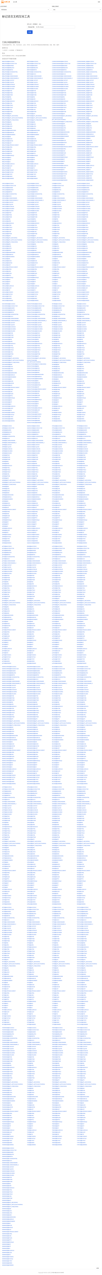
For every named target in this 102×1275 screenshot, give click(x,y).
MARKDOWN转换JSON (8, 729)
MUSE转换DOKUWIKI (57, 691)
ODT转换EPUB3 (6, 820)
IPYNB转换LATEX (81, 490)
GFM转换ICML (5, 474)
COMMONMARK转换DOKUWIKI (60, 86)
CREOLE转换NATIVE (7, 263)
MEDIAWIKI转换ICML (32, 714)
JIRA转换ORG (30, 634)
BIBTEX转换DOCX (31, 74)
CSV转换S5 (54, 284)
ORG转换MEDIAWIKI (57, 860)
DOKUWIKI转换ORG (7, 391)
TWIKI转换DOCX (56, 1040)
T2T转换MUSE (55, 984)
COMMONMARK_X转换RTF (84, 161)
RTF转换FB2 (30, 943)
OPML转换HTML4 (31, 831)
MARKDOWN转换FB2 (7, 702)
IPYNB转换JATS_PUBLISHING (84, 484)
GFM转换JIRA (5, 486)
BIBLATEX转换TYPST (7, 174)
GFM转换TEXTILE (6, 536)
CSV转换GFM (55, 221)
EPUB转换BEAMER (56, 308)
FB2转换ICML (80, 352)
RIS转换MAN (80, 854)
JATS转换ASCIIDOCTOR (8, 548)
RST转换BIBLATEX (6, 913)
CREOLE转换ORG (6, 271)
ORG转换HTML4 (56, 831)
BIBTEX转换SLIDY (31, 166)
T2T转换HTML (55, 949)
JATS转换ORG (5, 634)
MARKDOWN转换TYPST (8, 779)
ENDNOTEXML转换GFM (33, 341)
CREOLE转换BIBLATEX (7, 190)
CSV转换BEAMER (56, 187)
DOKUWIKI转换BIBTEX (8, 312)
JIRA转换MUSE (31, 623)
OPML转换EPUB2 (31, 818)
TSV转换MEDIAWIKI (32, 1101)
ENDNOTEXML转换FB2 (33, 339)
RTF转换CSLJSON (31, 928)
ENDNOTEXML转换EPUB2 (33, 335)
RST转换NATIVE (6, 987)
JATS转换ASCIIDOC (7, 546)
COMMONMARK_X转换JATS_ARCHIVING (87, 116)
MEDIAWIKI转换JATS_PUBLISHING (36, 725)
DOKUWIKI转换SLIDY (7, 408)
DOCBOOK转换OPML (82, 269)
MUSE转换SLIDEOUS (57, 769)
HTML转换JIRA (55, 486)
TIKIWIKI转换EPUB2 (7, 1059)
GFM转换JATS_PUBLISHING (9, 484)
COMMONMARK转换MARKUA (59, 134)
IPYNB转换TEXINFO (82, 534)
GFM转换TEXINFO (6, 534)
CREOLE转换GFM (6, 221)
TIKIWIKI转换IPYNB (7, 1078)
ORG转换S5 (55, 887)
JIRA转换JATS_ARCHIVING (33, 600)
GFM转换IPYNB (6, 476)
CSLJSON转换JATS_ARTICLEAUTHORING (37, 240)
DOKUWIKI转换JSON (7, 366)
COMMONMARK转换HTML (59, 103)
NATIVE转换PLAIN (81, 756)
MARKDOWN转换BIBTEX (8, 675)
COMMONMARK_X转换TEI (84, 169)
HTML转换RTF (55, 524)
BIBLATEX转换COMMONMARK (10, 76)
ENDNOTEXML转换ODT (33, 387)
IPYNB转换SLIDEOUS (82, 528)
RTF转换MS (30, 982)
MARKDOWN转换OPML (8, 752)
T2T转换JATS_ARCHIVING (58, 961)
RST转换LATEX (5, 972)
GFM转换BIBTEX (6, 434)
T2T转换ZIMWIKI (56, 1024)
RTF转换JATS (30, 959)
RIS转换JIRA (80, 847)
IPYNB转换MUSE (81, 503)
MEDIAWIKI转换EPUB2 (33, 698)
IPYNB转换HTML (81, 467)
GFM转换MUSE (6, 503)
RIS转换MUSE (80, 864)
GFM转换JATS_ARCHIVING (8, 480)
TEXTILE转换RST (81, 1003)
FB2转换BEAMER (81, 308)
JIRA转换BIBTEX (31, 554)
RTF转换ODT (30, 989)
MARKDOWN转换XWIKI (8, 781)
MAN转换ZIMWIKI (81, 663)
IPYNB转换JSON (81, 488)
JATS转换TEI (5, 653)
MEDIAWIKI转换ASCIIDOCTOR (35, 668)
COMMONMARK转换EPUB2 (59, 93)
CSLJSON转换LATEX (32, 248)
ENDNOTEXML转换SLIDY (33, 410)
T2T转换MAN (55, 974)
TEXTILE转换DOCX (81, 920)
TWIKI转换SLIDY (56, 1132)
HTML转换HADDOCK (57, 465)
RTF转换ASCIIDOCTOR (33, 909)
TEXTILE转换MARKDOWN (83, 976)
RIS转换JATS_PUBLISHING (83, 845)
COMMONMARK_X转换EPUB (84, 90)
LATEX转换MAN (56, 613)
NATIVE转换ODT (81, 748)
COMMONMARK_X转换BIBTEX (85, 70)
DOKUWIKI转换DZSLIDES (8, 331)
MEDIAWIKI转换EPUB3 (33, 700)
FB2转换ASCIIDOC (81, 304)
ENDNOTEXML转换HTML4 (33, 347)
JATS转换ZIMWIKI (6, 663)
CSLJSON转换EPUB (32, 212)
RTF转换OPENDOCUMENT (34, 991)
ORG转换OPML (56, 872)
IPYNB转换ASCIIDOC (82, 426)
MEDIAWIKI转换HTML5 (33, 712)
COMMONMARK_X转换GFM (84, 99)
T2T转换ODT (55, 989)
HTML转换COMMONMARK (59, 440)
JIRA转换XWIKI (31, 661)
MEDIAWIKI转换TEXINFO (33, 775)
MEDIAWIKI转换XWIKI (32, 781)
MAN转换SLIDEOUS (82, 648)
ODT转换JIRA (5, 847)
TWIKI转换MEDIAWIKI (57, 1101)
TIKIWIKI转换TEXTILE (7, 1138)
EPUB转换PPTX (56, 396)
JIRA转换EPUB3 (31, 579)
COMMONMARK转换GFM (58, 99)
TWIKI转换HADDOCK (57, 1067)
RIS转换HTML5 (81, 833)
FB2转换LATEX (80, 368)
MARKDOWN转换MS (7, 742)
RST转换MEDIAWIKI (7, 980)
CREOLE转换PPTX (6, 275)
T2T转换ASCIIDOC (56, 907)
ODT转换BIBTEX (6, 795)
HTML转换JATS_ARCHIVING (59, 480)
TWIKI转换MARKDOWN (58, 1096)
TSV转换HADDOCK (32, 1067)
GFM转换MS (5, 501)
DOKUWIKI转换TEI (7, 410)
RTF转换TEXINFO (31, 1016)
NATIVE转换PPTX (81, 758)
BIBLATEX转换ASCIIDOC (8, 61)
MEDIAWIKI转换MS (32, 742)
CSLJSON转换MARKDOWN (34, 252)
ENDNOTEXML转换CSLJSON (34, 324)
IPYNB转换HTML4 (81, 470)
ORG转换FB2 (55, 822)
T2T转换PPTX (55, 999)
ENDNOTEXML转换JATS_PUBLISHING (36, 364)
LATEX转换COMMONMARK (59, 561)
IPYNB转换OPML (81, 511)
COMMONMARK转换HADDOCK (60, 101)
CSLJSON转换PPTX (31, 275)
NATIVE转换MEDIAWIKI (83, 740)
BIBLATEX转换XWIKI (7, 176)
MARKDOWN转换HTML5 (8, 712)
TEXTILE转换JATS (81, 959)
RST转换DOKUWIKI (7, 932)
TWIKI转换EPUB (56, 1057)
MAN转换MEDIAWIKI (82, 619)
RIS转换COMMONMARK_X (84, 803)
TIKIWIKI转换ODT (6, 1109)
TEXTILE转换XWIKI (81, 1022)
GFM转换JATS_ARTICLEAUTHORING (11, 482)
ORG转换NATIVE (56, 866)
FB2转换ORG (80, 391)
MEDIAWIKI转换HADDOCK (34, 706)
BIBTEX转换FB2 (31, 97)
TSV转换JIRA (30, 1088)
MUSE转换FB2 (55, 702)
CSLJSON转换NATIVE (32, 263)
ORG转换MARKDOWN (57, 856)
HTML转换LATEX (56, 490)
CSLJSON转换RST (31, 279)
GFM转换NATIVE (6, 505)
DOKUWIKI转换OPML (7, 389)
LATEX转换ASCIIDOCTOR (58, 548)
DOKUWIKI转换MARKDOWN (9, 373)
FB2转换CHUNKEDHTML (83, 314)
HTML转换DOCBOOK (57, 449)
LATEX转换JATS (56, 598)
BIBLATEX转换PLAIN (7, 151)
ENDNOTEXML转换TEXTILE (34, 416)
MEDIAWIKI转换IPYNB (33, 717)
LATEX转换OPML (56, 632)
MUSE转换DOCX (56, 679)
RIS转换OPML (80, 872)
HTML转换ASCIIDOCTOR (58, 428)
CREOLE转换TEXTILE (7, 294)
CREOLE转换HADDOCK (8, 223)
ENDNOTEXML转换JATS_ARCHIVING (36, 358)
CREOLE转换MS (6, 258)
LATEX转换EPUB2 (56, 577)
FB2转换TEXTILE (81, 414)
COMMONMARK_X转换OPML (84, 149)
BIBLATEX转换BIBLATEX (8, 67)
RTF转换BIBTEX (31, 915)
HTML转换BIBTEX (56, 434)
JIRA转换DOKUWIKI (32, 571)
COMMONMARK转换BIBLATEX (60, 67)
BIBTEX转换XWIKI (31, 176)
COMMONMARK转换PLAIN (59, 153)
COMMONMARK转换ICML (59, 109)
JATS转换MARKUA (6, 617)
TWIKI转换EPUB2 (56, 1059)
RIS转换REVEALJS (81, 881)
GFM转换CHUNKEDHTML (8, 436)
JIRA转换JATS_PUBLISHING (34, 605)
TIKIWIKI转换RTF (6, 1126)
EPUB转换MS (55, 379)
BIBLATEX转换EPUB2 (7, 93)
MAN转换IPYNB (81, 596)
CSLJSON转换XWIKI (32, 298)
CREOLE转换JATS (6, 235)
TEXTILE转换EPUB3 (82, 941)
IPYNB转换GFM (81, 463)
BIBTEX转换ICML (31, 109)
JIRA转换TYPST (31, 659)
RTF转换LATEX (30, 972)
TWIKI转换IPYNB (56, 1078)
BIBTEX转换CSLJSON (32, 82)
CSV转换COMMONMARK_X (59, 200)
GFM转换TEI (5, 532)
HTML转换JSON (56, 488)
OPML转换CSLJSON (32, 808)
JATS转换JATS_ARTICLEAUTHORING (11, 602)
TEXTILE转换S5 (81, 1007)
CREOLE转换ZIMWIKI (7, 300)
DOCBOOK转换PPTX (82, 275)
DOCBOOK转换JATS (82, 235)
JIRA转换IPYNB (31, 596)
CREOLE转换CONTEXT (7, 202)
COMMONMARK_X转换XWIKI (84, 178)
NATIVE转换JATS (81, 719)
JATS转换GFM (5, 584)
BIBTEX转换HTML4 (32, 105)
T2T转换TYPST (55, 1020)
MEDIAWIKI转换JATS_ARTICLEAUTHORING (38, 723)
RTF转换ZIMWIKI (31, 1024)
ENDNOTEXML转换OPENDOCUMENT (36, 389)
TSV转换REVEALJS (31, 1121)
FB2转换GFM (80, 341)
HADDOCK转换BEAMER (33, 430)
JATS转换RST (5, 642)
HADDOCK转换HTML (32, 467)
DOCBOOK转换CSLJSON (83, 204)
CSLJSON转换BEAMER (32, 187)
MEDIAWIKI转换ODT (32, 748)
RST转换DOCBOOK (7, 930)
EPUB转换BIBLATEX (57, 310)
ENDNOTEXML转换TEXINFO (34, 414)
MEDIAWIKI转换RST (32, 762)
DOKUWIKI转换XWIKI (7, 419)
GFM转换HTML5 (6, 472)
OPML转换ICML (31, 835)
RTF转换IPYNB (30, 957)
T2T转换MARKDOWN (57, 976)
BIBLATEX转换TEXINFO (8, 170)
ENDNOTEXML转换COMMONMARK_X (37, 320)
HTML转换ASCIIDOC (57, 426)
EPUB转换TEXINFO (57, 412)
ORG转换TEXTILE (56, 897)
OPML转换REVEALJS (32, 881)
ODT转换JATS (5, 839)
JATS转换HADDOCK (7, 586)
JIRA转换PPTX (30, 638)
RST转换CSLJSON (6, 928)
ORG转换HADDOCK (57, 826)
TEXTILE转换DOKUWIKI (83, 932)
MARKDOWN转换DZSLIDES (9, 694)
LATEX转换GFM (56, 584)
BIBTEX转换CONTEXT (32, 80)
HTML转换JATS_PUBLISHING (59, 484)
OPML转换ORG (31, 874)
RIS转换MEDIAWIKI (82, 860)
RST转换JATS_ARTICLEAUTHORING (11, 964)
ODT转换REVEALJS (6, 881)
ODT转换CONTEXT (7, 806)
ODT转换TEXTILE (6, 897)
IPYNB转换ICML (81, 474)
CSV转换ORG (55, 271)
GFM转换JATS (5, 478)
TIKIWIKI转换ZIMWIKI (8, 1144)
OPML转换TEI (30, 893)
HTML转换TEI (55, 532)
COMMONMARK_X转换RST (84, 159)
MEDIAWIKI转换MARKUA (33, 737)
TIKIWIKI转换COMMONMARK (10, 1042)
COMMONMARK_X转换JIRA (84, 123)
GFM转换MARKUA (6, 497)
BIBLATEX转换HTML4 (7, 105)
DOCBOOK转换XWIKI (82, 298)
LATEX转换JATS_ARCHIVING (59, 600)
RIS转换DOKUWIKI (82, 812)
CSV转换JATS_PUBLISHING (59, 242)
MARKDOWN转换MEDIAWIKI (9, 740)
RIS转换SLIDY (80, 891)
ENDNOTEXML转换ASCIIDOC (34, 304)
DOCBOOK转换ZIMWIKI (83, 300)
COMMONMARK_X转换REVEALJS (85, 157)
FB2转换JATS (80, 356)
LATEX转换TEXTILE (56, 657)
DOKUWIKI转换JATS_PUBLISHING (10, 362)
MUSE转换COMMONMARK (59, 681)
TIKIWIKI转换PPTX (7, 1119)
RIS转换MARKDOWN (82, 856)
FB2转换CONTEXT (81, 322)
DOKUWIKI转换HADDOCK (8, 343)
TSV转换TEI (30, 1134)
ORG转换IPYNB (56, 837)
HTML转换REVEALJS (57, 520)
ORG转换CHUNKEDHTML (58, 797)
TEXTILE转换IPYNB (82, 957)
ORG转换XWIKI (56, 902)
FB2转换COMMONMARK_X (84, 320)
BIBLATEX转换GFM (7, 99)
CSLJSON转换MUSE (32, 261)
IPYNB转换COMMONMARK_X (84, 442)
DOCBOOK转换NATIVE (83, 263)
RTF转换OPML (30, 993)
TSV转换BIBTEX (31, 1036)
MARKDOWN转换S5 (7, 767)
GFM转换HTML (6, 467)
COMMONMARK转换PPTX (58, 155)
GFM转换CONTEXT (7, 444)
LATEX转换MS (55, 621)
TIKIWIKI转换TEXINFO (8, 1136)
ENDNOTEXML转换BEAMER (34, 308)
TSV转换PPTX (30, 1119)
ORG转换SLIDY (56, 891)
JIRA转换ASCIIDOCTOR (33, 548)
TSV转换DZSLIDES (31, 1055)
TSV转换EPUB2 (31, 1059)
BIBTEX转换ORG (31, 149)
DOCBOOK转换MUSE (82, 261)
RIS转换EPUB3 (80, 820)
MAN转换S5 (80, 646)
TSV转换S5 (29, 1128)
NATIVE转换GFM (81, 704)
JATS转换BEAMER (6, 550)
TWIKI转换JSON (56, 1090)
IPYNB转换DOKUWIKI (82, 451)
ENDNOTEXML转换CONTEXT (34, 322)
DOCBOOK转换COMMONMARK (85, 198)
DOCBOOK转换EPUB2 (82, 215)
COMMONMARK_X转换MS (84, 138)
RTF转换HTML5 (31, 953)
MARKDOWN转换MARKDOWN (10, 735)
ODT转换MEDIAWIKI (7, 860)
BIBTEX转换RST (31, 157)
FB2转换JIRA (80, 364)
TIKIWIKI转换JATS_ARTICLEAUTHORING (12, 1084)
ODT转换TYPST (6, 900)
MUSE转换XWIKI (56, 781)
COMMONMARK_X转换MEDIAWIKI (86, 136)
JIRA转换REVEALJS (31, 640)
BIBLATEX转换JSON (7, 124)
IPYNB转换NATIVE (81, 505)
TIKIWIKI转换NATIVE (7, 1107)
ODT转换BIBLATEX (7, 793)
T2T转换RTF (55, 1005)
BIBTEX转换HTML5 (32, 107)
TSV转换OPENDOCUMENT (34, 1111)
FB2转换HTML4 (81, 347)
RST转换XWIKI (5, 1022)
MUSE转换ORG (56, 754)
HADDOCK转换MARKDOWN (34, 495)
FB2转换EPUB (80, 333)
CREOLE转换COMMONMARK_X (10, 200)
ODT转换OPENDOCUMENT (9, 870)
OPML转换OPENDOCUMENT (34, 870)
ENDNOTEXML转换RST (33, 401)
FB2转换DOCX (80, 316)
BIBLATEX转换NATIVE (7, 141)
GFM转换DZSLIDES (7, 453)
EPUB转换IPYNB (56, 354)
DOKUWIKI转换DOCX (7, 316)
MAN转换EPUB (81, 575)
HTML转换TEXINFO (57, 534)
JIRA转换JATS (30, 598)
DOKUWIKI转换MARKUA (8, 375)
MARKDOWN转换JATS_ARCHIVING (11, 721)
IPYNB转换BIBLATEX (82, 432)
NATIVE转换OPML (81, 752)
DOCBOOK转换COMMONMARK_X (85, 200)
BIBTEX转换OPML (31, 147)
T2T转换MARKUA (56, 978)
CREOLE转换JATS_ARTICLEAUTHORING (12, 240)
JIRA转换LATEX (31, 611)
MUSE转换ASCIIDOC (57, 666)
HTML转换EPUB (56, 455)
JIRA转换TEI (30, 653)
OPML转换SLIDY (31, 891)
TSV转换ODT (30, 1109)
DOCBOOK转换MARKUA (83, 254)
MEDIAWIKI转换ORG (32, 754)
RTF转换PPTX (30, 999)
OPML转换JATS (31, 839)
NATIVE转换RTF (81, 765)
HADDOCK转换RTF (32, 524)
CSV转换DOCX (55, 196)
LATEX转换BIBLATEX (57, 552)
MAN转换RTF (80, 644)
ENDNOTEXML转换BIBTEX (34, 312)
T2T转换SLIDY (55, 1012)
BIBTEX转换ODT (31, 143)
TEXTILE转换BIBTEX (82, 915)
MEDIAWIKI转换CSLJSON (33, 687)
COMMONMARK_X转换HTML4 (85, 105)
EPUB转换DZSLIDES (57, 331)
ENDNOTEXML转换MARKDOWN (35, 374)
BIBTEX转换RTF (31, 159)
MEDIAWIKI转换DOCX (32, 679)
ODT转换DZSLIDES (7, 814)
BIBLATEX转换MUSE (7, 138)
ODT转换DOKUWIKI (7, 812)
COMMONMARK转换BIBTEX (59, 70)
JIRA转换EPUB (30, 575)
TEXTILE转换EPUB (81, 936)
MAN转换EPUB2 (81, 577)
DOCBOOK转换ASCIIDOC (83, 183)
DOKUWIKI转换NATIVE (8, 383)
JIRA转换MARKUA (31, 617)
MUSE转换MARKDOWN (58, 735)
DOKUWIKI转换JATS (7, 356)
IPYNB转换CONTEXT (82, 444)
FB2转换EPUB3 (80, 337)
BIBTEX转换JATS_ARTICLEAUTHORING (37, 118)
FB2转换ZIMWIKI (81, 421)
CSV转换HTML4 (56, 227)
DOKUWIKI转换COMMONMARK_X (11, 320)
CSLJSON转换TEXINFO (32, 292)
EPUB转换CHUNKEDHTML (58, 314)
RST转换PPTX (5, 999)
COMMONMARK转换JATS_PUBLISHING (62, 121)
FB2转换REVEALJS (81, 398)
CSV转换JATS (55, 235)
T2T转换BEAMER (56, 911)
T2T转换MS (55, 982)
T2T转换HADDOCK (57, 947)
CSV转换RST (55, 279)
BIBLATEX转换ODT (7, 143)
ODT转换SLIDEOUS (7, 889)
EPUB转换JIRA (55, 364)
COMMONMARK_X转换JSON (84, 126)
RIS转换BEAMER (81, 791)
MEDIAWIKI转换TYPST (32, 779)
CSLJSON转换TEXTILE (32, 294)
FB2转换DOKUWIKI (82, 329)
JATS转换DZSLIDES (7, 573)
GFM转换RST (5, 522)
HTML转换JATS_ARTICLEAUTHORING (61, 482)
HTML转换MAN (56, 493)
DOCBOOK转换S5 (81, 284)
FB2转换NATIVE (81, 383)
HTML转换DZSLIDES (57, 453)
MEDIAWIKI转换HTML (32, 708)
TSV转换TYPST (30, 1140)
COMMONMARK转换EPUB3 (59, 95)
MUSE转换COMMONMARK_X (59, 683)
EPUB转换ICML (56, 352)
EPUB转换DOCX (56, 316)
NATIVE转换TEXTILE (82, 777)
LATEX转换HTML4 (56, 590)
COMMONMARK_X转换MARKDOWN (86, 132)
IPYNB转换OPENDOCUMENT (84, 509)
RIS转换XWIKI (80, 902)
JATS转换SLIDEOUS (7, 648)
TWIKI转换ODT (56, 1109)
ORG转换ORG (55, 874)
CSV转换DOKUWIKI (57, 208)
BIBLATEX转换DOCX (7, 74)
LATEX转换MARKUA (57, 617)
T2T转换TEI (55, 1014)
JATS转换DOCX (6, 559)
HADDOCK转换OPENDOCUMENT (35, 509)
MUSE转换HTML (56, 708)
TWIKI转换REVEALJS (57, 1121)
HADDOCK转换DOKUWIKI (33, 451)
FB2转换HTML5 (81, 350)
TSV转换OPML (30, 1113)
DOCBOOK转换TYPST (82, 296)
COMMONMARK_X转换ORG (84, 151)
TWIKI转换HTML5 (56, 1073)
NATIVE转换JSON (81, 729)
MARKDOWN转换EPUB (8, 696)
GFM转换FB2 (5, 461)
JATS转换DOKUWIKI (7, 571)
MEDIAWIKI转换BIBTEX (33, 675)
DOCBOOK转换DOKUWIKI (83, 208)
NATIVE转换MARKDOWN (83, 735)
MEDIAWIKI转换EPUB (32, 696)
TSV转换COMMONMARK (33, 1042)
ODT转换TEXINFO (6, 895)
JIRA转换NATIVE (31, 625)
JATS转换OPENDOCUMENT (9, 630)
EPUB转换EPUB (56, 333)
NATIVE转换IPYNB (81, 717)
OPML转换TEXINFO (32, 895)
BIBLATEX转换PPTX (7, 153)
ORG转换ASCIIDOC (57, 787)
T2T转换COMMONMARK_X (59, 924)
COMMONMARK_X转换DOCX (84, 74)
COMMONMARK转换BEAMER (59, 65)
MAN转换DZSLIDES (82, 573)
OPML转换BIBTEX (31, 795)
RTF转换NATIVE (31, 987)
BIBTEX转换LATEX (31, 126)
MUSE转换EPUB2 (56, 698)
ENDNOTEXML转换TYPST (33, 418)
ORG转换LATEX (56, 852)
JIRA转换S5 (30, 646)
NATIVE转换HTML (81, 708)
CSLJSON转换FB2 (31, 219)
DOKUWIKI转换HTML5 (8, 350)
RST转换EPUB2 (6, 938)
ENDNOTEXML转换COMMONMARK (36, 318)
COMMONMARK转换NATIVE (59, 142)
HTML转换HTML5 (56, 472)
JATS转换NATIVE (6, 625)
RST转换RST (5, 1003)
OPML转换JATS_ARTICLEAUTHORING (36, 843)
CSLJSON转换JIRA (31, 244)
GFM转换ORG (5, 513)
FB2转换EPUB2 (80, 335)
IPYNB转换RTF (80, 524)
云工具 (15, 2)
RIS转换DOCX (80, 799)
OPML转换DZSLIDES (32, 814)
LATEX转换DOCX (56, 559)
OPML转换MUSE (31, 864)
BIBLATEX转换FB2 (6, 97)
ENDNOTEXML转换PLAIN (33, 395)
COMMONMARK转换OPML (59, 149)
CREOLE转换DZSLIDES (8, 210)
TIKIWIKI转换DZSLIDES (8, 1055)
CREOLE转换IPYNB (7, 233)
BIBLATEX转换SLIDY (7, 166)
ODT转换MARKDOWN (7, 856)
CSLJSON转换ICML (32, 231)
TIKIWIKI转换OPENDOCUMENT (10, 1111)
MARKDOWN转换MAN (8, 733)
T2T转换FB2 (55, 943)
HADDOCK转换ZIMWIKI (33, 543)
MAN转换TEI (80, 653)
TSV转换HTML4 (31, 1071)
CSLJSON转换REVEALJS (33, 277)
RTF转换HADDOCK (32, 947)
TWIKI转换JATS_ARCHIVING (59, 1082)
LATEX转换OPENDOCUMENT (59, 630)
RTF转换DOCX (30, 920)
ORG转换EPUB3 (56, 820)
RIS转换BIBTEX (81, 795)
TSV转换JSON (30, 1090)
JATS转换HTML (6, 588)
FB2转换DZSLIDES (81, 331)
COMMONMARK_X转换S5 (83, 163)
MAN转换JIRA (80, 607)
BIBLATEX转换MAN (7, 128)
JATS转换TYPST (6, 659)
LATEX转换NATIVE (56, 625)
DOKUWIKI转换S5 (6, 404)
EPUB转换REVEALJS (57, 398)
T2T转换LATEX (55, 972)
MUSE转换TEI (55, 773)
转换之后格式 (55, 6)
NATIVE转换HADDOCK (82, 706)
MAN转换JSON (80, 609)
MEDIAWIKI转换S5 (32, 767)
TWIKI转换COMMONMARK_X (59, 1044)
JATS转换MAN (5, 613)
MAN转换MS (80, 621)
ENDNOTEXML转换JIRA (33, 366)
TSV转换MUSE (30, 1105)
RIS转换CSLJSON (81, 808)
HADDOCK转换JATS (32, 478)
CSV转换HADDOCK (57, 223)
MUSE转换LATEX (56, 731)
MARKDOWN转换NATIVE (8, 746)
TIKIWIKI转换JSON (7, 1090)
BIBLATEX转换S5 (6, 161)
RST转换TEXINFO (6, 1016)
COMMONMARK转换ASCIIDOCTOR (61, 63)
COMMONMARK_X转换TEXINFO (85, 172)
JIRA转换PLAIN (31, 636)
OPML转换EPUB (31, 816)
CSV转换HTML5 (56, 229)
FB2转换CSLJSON (81, 324)
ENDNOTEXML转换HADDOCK (34, 343)
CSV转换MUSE (55, 261)
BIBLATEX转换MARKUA (8, 132)
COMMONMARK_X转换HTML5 (85, 107)
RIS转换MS (80, 862)
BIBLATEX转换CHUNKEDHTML (10, 72)
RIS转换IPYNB (80, 837)
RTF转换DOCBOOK (32, 930)
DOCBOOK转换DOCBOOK (83, 206)
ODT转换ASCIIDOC (7, 787)
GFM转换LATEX (6, 490)
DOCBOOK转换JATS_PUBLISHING (85, 242)
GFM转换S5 (5, 526)
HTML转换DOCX (56, 438)
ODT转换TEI (5, 893)
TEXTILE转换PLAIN (81, 997)
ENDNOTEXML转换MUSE (33, 383)
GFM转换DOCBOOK (7, 449)
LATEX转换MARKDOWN (58, 615)
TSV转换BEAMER (31, 1032)
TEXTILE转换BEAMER (82, 911)
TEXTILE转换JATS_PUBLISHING (85, 966)
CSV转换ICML (55, 231)
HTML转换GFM (56, 463)
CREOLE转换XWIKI (7, 298)
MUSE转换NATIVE (56, 746)
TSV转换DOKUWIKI (32, 1053)
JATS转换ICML (5, 594)
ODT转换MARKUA (6, 858)
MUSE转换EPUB (56, 696)
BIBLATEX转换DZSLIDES (8, 88)
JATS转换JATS (5, 598)
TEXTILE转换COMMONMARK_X (85, 924)
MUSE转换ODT (56, 748)
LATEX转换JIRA (55, 607)
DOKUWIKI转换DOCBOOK (9, 327)
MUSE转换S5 (55, 767)
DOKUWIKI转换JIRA (7, 364)
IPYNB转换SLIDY (81, 530)
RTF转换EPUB (30, 936)
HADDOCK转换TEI (31, 532)
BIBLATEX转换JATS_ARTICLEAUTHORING (12, 118)
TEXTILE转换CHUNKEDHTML (84, 918)
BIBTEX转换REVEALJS (32, 155)
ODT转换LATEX (6, 852)
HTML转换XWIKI (56, 541)
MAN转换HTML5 (81, 592)
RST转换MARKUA (6, 978)
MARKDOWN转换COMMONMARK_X (11, 683)
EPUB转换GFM (55, 341)
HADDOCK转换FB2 (32, 461)
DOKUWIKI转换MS (7, 379)
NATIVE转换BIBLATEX (82, 673)
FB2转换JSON (80, 366)
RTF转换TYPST (30, 1020)
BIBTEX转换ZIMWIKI (32, 178)
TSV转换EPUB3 (31, 1061)
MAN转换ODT (80, 628)
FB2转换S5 (79, 404)
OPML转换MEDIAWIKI (32, 860)
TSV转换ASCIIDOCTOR (33, 1030)
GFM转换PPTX (5, 518)
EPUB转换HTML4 (56, 347)
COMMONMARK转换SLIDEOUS (60, 165)
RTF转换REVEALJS (31, 1001)
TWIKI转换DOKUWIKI (57, 1053)
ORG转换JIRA (55, 847)
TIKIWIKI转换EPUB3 (7, 1061)
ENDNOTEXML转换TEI (32, 412)
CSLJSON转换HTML (32, 225)
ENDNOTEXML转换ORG (33, 393)
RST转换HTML (5, 949)
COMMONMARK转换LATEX (59, 128)
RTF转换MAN (30, 974)
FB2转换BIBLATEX (81, 310)
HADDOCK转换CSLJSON (33, 447)
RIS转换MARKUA (81, 858)
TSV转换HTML (30, 1069)
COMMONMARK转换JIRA (58, 123)
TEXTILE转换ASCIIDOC (83, 907)
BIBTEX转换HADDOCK (32, 101)
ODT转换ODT (5, 868)
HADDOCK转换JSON (32, 488)
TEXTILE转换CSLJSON (82, 928)
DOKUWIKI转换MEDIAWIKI (9, 377)
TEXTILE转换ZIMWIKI (82, 1024)
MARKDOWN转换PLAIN (8, 756)
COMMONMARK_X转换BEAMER (85, 65)
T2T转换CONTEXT (56, 926)
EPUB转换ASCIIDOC (57, 304)
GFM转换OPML (6, 511)
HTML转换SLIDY (56, 530)
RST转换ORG (5, 995)
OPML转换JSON (31, 849)
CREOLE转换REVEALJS (7, 277)
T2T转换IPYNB (55, 957)
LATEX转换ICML (56, 594)
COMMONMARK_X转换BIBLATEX (85, 67)
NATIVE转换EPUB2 (81, 698)
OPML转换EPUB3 (31, 820)
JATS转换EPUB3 (6, 579)
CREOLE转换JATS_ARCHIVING (9, 238)
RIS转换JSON (80, 849)
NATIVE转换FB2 (81, 702)
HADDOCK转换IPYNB (32, 476)
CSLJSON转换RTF (31, 281)
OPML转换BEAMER (32, 791)
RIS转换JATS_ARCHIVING (83, 841)
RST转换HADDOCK (7, 947)
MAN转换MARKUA (81, 617)
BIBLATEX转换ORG (7, 149)
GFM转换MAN (5, 493)
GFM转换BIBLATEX (7, 432)
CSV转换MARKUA (56, 254)
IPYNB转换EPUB (81, 455)
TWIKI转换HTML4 (56, 1071)
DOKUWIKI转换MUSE (7, 381)
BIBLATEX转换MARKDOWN (9, 130)
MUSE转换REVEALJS (57, 760)
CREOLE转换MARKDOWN (8, 252)
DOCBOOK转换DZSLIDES (83, 210)
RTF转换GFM (30, 945)
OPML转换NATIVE (31, 866)
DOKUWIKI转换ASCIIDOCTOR (10, 306)
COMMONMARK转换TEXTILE (59, 174)
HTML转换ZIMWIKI (57, 543)
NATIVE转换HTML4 (82, 710)
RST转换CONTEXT (6, 926)
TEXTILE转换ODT (81, 989)
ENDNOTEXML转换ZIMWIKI (34, 422)
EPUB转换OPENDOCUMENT (59, 387)
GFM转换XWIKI (6, 541)
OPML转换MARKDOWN (33, 856)
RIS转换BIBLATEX (81, 793)
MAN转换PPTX (80, 638)
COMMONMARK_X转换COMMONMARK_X (88, 78)
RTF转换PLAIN (30, 997)
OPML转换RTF (30, 885)
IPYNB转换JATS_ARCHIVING (84, 480)
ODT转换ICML (5, 835)
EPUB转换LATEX (56, 368)
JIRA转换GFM (30, 584)
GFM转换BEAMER (6, 430)
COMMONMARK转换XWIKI (59, 178)
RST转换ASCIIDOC (7, 907)
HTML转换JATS (55, 478)
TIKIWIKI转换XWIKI (7, 1142)
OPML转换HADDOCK (32, 826)
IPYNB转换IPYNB (81, 476)
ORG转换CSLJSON (56, 808)
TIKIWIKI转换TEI (6, 1134)
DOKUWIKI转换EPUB (7, 333)
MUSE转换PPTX (56, 758)
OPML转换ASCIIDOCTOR (33, 789)
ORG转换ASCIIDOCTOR (58, 789)
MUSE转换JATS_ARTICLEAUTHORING (61, 723)
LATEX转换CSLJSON (57, 567)
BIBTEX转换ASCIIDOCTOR (33, 63)
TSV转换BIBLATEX (31, 1034)
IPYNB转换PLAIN (81, 515)
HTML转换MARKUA (57, 497)
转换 (29, 32)
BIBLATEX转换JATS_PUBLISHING (10, 120)
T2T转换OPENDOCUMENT (59, 991)
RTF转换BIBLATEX (31, 913)
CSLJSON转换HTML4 (32, 227)
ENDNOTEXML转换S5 (32, 406)
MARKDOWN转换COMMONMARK (11, 681)
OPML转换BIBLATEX (32, 793)
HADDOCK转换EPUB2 (32, 457)
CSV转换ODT (55, 265)
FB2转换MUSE (80, 381)
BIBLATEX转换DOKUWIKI (8, 86)
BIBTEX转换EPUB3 (31, 95)
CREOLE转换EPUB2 (7, 215)
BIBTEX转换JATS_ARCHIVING (34, 116)
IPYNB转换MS (80, 501)
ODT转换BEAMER (6, 791)
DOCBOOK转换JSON (82, 246)
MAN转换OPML (81, 632)
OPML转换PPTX (31, 879)
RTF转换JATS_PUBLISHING (33, 966)
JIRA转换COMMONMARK (33, 561)
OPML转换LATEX (31, 852)
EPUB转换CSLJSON (57, 324)
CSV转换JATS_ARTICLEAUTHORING (61, 240)
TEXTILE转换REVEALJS (82, 1001)
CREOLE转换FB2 (6, 219)
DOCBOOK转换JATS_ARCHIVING (85, 238)
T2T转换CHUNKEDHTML (58, 918)
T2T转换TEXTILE (56, 1018)
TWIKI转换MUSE (56, 1105)
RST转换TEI (5, 1014)
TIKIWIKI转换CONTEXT (8, 1046)
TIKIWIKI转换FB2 (6, 1063)
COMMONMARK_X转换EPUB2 (84, 93)
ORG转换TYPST (56, 900)
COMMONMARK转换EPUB (59, 90)
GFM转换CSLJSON (6, 447)
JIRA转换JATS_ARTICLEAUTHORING (36, 602)
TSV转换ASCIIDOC (31, 1027)
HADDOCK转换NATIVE (32, 505)
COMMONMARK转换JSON (59, 126)
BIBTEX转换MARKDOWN (33, 130)
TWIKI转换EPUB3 (56, 1061)
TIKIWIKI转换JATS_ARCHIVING (10, 1082)
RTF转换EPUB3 (31, 941)
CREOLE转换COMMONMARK (9, 198)
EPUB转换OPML (56, 389)
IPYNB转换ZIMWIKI (82, 543)
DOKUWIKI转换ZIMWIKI (8, 421)
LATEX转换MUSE (56, 623)
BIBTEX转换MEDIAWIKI (33, 134)
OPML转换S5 (30, 887)
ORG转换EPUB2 (56, 818)
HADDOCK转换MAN (32, 493)
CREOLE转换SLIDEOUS (8, 286)
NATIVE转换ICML (81, 714)
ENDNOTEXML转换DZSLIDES (34, 331)
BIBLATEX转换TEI (6, 168)
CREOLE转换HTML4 (7, 227)
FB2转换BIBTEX (81, 312)
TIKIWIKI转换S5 (6, 1128)
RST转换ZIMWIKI (6, 1024)
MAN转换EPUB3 (81, 579)
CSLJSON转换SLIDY (32, 288)
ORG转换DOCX (56, 799)
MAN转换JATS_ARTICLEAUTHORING (86, 602)
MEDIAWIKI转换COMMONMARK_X (36, 683)
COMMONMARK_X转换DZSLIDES (85, 88)
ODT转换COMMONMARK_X (9, 803)
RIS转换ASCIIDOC (81, 787)
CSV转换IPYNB (55, 233)
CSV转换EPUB (55, 212)
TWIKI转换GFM (56, 1065)
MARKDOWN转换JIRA (7, 727)
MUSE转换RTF (55, 765)
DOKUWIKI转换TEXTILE (8, 414)
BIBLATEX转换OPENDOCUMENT (10, 145)
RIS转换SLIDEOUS (81, 889)
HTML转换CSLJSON (57, 447)
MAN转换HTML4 (81, 590)
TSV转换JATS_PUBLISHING (33, 1086)
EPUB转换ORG (55, 391)
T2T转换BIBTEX (56, 915)
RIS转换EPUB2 (80, 818)
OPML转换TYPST (31, 900)
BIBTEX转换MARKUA (32, 132)
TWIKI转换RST (55, 1124)
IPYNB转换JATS (81, 478)
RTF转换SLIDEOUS (31, 1009)
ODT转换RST (5, 883)
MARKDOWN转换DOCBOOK (9, 689)
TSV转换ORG (30, 1115)
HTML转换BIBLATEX (57, 432)
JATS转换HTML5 (6, 592)
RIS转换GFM (80, 824)
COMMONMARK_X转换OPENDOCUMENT (87, 146)
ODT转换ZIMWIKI (6, 904)
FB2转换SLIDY (80, 408)
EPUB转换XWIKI (56, 419)
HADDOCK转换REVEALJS (33, 520)
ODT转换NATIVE (6, 866)
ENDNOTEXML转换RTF (33, 403)
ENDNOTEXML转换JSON (33, 368)
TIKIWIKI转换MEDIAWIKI (8, 1101)
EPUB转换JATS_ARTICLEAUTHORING (61, 360)
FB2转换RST (80, 400)
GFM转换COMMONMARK (8, 440)
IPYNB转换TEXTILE (82, 536)
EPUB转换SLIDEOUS (57, 406)
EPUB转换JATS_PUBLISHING (59, 362)
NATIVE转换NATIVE (82, 746)
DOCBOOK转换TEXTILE (83, 294)
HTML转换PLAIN (56, 515)
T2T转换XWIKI (55, 1022)
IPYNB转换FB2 (80, 461)
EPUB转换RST (55, 400)
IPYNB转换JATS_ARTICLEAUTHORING (86, 482)
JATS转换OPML (6, 632)
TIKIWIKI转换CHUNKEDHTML (9, 1038)
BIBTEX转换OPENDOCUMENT (34, 145)
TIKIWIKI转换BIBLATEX (8, 1034)
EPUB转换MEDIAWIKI (57, 377)
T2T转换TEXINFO (56, 1016)
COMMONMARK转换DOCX (59, 74)
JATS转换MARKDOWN (7, 615)
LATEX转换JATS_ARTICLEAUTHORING (61, 602)
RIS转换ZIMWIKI (81, 904)
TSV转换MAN (30, 1094)
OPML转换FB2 (30, 822)
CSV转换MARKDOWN (57, 252)
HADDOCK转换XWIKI (32, 541)
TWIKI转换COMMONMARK (59, 1042)
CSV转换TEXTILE (56, 294)
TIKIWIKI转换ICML (7, 1076)
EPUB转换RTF (55, 402)
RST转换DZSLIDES (6, 934)
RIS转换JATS (80, 839)
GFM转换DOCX (6, 438)
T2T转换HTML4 (56, 951)
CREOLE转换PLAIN (7, 273)
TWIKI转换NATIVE (56, 1107)
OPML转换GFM (31, 824)
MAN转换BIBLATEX (82, 552)
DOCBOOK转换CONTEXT (83, 202)
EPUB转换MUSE (56, 381)
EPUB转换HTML (56, 345)
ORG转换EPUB (55, 816)
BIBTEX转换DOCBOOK (33, 84)
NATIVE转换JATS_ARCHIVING (84, 721)
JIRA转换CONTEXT (31, 565)
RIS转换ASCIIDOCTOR (82, 789)
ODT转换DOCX (6, 799)
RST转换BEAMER (6, 911)
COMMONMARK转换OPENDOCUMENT (62, 146)
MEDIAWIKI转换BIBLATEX (33, 673)
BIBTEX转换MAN (31, 128)
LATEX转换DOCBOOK (57, 569)
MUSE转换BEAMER (57, 671)
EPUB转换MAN (56, 370)
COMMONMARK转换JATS (58, 113)
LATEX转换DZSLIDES (57, 573)
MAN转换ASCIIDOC (82, 546)
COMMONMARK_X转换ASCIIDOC (85, 61)
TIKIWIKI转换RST (6, 1124)
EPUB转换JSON (56, 366)
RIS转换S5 (79, 887)
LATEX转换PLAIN (56, 636)
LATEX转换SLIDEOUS (57, 648)
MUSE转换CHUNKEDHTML (59, 677)
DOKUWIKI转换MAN (7, 370)
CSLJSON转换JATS (31, 235)
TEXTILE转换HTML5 (82, 953)
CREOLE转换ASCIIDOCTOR (9, 185)
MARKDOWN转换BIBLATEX (9, 673)
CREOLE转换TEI (6, 290)
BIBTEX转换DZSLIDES (32, 88)
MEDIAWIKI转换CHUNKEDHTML (35, 677)
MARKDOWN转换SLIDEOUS (9, 769)
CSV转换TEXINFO (56, 292)
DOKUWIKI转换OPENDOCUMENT (10, 387)
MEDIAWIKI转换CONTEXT (33, 685)
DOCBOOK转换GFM (82, 221)
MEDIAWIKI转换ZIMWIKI (33, 783)
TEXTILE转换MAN (81, 974)
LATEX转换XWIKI (56, 661)
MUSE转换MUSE (56, 744)
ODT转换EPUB (5, 816)
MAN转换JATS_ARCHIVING (84, 600)
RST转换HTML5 (6, 953)
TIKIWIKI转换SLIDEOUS (8, 1130)
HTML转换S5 (55, 526)
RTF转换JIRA (30, 968)
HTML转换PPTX (56, 518)
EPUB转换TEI (55, 410)
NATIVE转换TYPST (81, 779)
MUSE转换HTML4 (56, 710)
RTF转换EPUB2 (31, 938)
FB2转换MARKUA (81, 375)
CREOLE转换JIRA (6, 244)
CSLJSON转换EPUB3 (32, 217)
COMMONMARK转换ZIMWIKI (59, 180)
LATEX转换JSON (56, 609)
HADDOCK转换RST (32, 522)
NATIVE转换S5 (80, 767)
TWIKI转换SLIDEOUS (57, 1130)
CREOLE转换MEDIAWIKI (8, 256)
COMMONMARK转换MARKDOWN (61, 132)
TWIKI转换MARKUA (57, 1099)
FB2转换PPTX (80, 396)
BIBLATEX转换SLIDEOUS (8, 164)
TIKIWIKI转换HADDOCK (8, 1067)
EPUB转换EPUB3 (56, 337)
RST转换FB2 (5, 943)
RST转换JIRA (5, 968)
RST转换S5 (5, 1007)
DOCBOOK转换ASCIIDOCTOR (84, 185)
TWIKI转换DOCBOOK (57, 1050)
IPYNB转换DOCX (81, 438)
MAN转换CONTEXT (82, 565)
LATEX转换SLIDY (56, 650)
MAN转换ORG (80, 634)
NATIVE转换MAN (81, 733)
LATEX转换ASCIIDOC (57, 546)
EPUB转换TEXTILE (56, 414)
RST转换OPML (5, 993)
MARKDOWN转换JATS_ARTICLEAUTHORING (13, 723)
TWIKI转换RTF (55, 1126)
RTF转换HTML (30, 949)
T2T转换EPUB (55, 936)
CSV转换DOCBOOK (57, 206)
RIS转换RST (80, 883)
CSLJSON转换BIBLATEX (33, 190)
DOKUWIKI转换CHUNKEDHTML (10, 314)
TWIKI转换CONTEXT (57, 1046)
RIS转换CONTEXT (81, 806)
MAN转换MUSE (81, 623)
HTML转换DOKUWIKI (57, 451)
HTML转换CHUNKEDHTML (59, 436)
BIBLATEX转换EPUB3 (7, 95)
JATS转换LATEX (6, 611)
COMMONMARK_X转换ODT (84, 144)
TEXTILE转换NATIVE (82, 987)
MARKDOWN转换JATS (7, 719)
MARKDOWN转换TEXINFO (9, 775)
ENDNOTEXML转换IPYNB (33, 354)
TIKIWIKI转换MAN (7, 1094)
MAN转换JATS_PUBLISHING (84, 605)
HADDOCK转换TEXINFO (33, 534)
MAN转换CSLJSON (81, 567)
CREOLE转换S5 (6, 284)
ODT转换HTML (6, 829)
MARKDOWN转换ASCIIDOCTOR (10, 668)
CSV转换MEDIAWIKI (57, 256)
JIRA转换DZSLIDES (31, 573)
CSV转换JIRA (55, 244)
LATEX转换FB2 (55, 582)
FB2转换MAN (80, 370)
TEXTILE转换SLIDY (81, 1012)
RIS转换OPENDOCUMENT (83, 870)
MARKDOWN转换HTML (8, 708)
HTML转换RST (55, 522)
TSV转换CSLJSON (31, 1048)
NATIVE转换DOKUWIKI (83, 691)
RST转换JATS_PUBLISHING (9, 966)
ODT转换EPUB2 (6, 818)
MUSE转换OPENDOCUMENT (59, 750)
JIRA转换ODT (30, 628)
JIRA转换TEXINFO (31, 655)
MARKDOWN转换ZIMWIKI (9, 783)
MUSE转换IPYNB (56, 717)
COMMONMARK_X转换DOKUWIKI (86, 86)
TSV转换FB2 (30, 1063)
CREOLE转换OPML (7, 269)
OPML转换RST (30, 883)
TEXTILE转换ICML (81, 955)
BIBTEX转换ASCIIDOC (32, 61)
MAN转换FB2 (80, 582)
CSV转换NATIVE (56, 263)
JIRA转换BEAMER (31, 550)
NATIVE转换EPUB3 (81, 700)
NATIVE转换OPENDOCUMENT (84, 750)
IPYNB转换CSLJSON (82, 447)
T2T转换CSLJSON (56, 928)
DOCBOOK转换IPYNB (82, 233)
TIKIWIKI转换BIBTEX (7, 1036)
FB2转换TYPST (80, 416)
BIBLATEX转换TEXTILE (7, 172)
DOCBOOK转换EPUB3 (82, 217)
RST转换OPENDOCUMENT (9, 991)
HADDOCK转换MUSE (32, 503)
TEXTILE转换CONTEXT (82, 926)
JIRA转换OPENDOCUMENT (34, 630)
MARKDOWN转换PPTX (8, 758)
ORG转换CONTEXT (57, 806)
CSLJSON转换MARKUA (33, 254)
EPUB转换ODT (55, 385)
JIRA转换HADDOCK (32, 586)
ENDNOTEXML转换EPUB (33, 333)
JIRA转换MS (30, 621)
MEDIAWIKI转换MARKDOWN (34, 735)
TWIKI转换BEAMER (57, 1032)
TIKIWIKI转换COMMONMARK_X (10, 1044)
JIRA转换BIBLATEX (31, 552)
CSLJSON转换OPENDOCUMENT (35, 267)
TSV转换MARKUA (31, 1099)
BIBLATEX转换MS (6, 136)
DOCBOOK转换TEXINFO (83, 292)
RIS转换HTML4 (81, 831)
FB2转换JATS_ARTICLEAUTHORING (86, 360)
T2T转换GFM (55, 945)
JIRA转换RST (30, 642)
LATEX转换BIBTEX (56, 554)
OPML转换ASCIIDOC (32, 787)
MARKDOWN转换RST (7, 762)
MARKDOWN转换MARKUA (9, 737)
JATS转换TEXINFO (6, 655)
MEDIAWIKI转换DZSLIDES (33, 694)
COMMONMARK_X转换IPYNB (84, 111)
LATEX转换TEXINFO (57, 655)
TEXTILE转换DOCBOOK (83, 930)
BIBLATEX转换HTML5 (7, 107)
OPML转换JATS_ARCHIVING (34, 841)
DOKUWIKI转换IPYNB (7, 354)
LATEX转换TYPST (56, 659)
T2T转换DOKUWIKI (57, 932)
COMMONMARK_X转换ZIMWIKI (85, 180)
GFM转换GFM (5, 463)
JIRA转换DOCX (30, 559)
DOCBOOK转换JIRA (82, 244)
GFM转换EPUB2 (6, 457)
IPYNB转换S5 (80, 526)
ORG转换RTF (55, 885)
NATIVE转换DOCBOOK (83, 689)
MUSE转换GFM (56, 704)
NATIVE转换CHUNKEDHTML (84, 677)
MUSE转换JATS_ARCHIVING (59, 721)
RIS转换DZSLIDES (81, 814)
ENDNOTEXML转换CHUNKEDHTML (36, 314)
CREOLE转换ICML (6, 231)
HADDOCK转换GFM (32, 463)
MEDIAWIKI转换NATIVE (33, 746)
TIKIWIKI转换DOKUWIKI (8, 1053)
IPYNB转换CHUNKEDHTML (84, 436)
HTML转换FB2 (55, 461)
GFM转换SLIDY (6, 530)
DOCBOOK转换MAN (82, 250)
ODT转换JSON (5, 849)
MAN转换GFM (80, 584)
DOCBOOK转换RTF (82, 281)
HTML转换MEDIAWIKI (57, 499)
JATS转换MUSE (6, 623)
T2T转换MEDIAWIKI (57, 980)
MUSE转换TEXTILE (56, 777)
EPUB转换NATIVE (56, 383)
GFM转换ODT (5, 507)
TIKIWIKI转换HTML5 (7, 1073)
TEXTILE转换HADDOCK (83, 947)
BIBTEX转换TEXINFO (32, 170)
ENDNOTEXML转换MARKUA (34, 376)
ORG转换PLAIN (56, 877)
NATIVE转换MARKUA (82, 737)
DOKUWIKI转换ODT (7, 385)
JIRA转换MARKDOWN (32, 615)
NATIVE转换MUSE (81, 744)
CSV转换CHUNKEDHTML (58, 194)
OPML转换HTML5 (31, 833)
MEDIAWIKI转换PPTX (32, 758)
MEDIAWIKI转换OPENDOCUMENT (36, 750)
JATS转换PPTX (5, 638)
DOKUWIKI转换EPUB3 (7, 337)
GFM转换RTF (5, 524)
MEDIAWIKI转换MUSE (32, 744)
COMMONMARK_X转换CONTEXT (85, 80)
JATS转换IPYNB (6, 596)
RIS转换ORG (80, 874)
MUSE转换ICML (56, 714)
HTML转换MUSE (56, 503)
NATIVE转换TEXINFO (82, 775)
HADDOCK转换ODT (32, 507)
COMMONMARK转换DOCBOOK (60, 84)
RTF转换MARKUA (31, 978)
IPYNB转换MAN (81, 493)
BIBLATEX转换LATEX (7, 126)
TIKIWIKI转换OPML (7, 1113)
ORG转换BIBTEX (56, 795)
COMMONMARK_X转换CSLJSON (85, 82)
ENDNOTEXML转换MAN (33, 372)
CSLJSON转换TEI (31, 290)
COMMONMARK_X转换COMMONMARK (87, 76)
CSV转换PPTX (55, 275)
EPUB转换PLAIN (56, 393)
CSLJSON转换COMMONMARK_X (35, 200)
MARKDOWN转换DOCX (8, 679)
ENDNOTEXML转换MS (32, 381)
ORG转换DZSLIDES (57, 814)
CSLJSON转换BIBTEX (32, 192)
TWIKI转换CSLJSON (57, 1048)
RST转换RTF (5, 1005)
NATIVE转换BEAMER (82, 671)
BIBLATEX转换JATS (6, 113)
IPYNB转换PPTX (81, 518)
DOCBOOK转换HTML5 (82, 229)
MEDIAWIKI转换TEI (32, 773)
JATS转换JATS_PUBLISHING (9, 605)
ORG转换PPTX (55, 879)
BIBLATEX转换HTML (7, 103)
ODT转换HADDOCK (7, 826)
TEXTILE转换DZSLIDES (82, 934)
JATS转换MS (5, 621)
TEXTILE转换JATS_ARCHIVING (84, 961)
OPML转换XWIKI (31, 902)
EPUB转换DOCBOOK (57, 327)
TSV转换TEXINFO (31, 1136)
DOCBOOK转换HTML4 (82, 227)
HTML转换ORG (56, 513)
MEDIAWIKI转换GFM (32, 704)
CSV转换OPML (55, 269)
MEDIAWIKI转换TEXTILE (33, 777)
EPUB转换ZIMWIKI (57, 421)
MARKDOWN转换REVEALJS (9, 760)
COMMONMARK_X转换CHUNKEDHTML (87, 72)
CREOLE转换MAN (6, 250)
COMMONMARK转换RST (58, 159)
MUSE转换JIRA (55, 727)
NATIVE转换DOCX (81, 679)
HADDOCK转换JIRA (32, 486)
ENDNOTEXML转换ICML (33, 352)
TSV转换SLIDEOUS (31, 1130)
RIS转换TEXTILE (81, 897)
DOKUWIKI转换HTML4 (8, 347)
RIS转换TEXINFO (81, 895)
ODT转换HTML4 (6, 831)
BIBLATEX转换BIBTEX (7, 70)
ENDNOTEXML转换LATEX (33, 370)
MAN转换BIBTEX (81, 554)
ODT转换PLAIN (6, 877)
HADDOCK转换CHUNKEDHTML (35, 436)
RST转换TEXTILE (6, 1018)
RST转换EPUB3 (6, 941)
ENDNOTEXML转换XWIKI (33, 420)
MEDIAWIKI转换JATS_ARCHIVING (35, 721)
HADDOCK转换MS (31, 501)
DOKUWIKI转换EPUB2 (7, 335)
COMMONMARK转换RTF (58, 161)
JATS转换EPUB (5, 575)
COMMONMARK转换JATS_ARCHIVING (62, 116)
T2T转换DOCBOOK (57, 930)
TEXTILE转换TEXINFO (82, 1016)
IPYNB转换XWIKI (81, 541)
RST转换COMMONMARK (8, 922)
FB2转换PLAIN (80, 393)
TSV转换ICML (30, 1076)
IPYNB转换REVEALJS (82, 520)
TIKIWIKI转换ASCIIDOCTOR (9, 1030)
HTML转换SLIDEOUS (57, 528)
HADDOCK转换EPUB (32, 455)
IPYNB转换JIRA (81, 486)
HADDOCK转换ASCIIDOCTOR (34, 428)
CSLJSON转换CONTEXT (33, 202)
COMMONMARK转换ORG (58, 151)
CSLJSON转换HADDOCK (33, 223)
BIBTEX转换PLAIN (31, 151)
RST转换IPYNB (6, 957)
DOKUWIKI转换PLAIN (7, 393)
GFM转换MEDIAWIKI (7, 499)
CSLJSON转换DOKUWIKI (33, 208)
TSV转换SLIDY (30, 1132)
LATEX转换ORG (56, 634)
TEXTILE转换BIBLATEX (82, 913)
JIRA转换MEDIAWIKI (32, 619)
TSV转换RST (30, 1124)
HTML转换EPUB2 (56, 457)
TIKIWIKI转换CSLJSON (8, 1048)
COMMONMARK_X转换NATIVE (85, 142)
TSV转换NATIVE (31, 1107)
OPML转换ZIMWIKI (32, 904)
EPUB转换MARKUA (57, 375)
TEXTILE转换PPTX (81, 999)
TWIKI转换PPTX (56, 1119)
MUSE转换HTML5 (56, 712)
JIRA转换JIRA (30, 607)
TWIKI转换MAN (56, 1094)
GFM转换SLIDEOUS (7, 528)
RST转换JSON (5, 970)
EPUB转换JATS (55, 356)
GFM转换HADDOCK (7, 465)
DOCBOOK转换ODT (82, 265)
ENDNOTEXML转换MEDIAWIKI (35, 378)
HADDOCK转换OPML (32, 511)
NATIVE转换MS (81, 742)
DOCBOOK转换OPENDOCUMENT (85, 267)
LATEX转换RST (55, 642)
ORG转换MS (55, 862)
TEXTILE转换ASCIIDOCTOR (84, 909)
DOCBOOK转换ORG (82, 271)
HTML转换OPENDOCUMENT (59, 509)
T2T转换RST (55, 1003)
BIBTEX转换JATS (31, 113)
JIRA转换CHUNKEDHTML (33, 556)
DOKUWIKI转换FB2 (7, 339)
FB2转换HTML (80, 345)
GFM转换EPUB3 (6, 459)
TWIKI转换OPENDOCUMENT (59, 1111)
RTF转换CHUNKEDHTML (33, 918)
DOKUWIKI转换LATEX (7, 368)
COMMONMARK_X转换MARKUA (85, 134)
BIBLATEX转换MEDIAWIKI (8, 134)
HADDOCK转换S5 (31, 526)
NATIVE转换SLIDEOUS (82, 769)
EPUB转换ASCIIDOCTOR (58, 306)
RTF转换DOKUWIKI (32, 932)
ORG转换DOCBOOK (57, 810)
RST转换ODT (5, 989)
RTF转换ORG (30, 995)
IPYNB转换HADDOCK (82, 465)
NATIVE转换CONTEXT (82, 685)
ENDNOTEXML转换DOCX (33, 316)
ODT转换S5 (5, 887)
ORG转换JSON (55, 849)
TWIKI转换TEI (55, 1134)
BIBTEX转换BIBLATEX (32, 67)
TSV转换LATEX (30, 1092)
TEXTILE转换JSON (81, 970)
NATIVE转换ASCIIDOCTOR (83, 668)
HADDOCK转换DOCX (32, 438)
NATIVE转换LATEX (81, 731)
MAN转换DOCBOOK (82, 569)
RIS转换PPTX (80, 879)
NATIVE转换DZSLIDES (82, 694)
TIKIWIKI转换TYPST (7, 1140)
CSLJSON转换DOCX (32, 196)
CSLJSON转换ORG (31, 271)
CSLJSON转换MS (31, 258)
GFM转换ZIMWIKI (6, 543)
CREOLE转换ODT (6, 265)
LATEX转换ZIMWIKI (57, 663)
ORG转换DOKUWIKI (57, 812)
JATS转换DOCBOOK (7, 569)
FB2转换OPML (80, 389)
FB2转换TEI (80, 410)
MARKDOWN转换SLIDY (8, 771)
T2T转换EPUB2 (56, 938)
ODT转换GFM (5, 824)
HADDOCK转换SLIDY (32, 530)
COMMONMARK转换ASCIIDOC (60, 61)
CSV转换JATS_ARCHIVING (58, 238)
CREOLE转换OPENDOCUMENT (10, 267)
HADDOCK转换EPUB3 (32, 459)
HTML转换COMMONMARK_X (59, 442)
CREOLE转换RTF (6, 281)
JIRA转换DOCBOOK (32, 569)
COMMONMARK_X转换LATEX (84, 128)
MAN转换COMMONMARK (83, 561)
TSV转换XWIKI (30, 1142)
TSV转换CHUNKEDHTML (33, 1038)
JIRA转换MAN (30, 613)
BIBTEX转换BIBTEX (32, 70)
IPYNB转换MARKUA (82, 497)
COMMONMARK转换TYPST (59, 176)
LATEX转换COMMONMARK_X (59, 563)
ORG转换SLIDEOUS (57, 889)
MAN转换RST (80, 642)
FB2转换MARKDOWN (82, 373)
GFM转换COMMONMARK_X (9, 442)
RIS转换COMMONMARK (83, 801)
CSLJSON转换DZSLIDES (33, 210)
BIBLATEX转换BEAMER (8, 65)
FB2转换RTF (80, 402)
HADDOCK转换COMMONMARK (35, 440)
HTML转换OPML (56, 511)
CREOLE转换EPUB (6, 212)
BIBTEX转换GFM (31, 99)
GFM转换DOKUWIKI (7, 451)
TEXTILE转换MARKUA (82, 978)
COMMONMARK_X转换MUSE (84, 140)
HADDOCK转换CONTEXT (33, 444)
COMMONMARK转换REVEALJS (60, 157)
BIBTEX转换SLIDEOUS (32, 164)
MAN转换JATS (80, 598)
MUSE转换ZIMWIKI (57, 783)
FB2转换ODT (80, 385)
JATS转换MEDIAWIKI (7, 619)
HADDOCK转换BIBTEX (32, 434)
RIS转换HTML (80, 829)
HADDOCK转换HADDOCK (33, 465)
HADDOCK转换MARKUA (33, 497)
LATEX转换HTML (56, 588)
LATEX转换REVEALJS (57, 640)
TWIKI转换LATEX (56, 1092)
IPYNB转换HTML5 (81, 472)
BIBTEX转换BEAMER (32, 65)
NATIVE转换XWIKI (81, 781)
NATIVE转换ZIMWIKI (82, 783)
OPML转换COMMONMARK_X (34, 803)
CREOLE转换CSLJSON (7, 204)
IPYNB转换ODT (81, 507)
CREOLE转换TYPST (7, 296)
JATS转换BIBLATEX (6, 552)
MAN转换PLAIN (81, 636)
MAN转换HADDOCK (82, 586)
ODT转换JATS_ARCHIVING (8, 841)
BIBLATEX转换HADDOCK (8, 101)
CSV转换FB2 (55, 219)
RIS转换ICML (80, 835)
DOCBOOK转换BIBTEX (82, 192)
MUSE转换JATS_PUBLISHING (59, 725)
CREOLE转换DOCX (6, 196)
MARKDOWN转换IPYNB (8, 717)
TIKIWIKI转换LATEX (7, 1092)
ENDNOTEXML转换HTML (33, 345)
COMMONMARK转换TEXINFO (59, 172)
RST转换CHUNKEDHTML (8, 918)
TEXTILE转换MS (81, 982)
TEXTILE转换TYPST (81, 1020)
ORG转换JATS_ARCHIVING (58, 841)
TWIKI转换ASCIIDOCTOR (58, 1030)
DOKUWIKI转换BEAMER (8, 308)
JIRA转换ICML (30, 594)
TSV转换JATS (30, 1080)
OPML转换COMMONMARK (34, 801)
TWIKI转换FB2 (55, 1063)
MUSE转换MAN (56, 733)
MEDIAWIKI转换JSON (32, 729)
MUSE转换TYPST (56, 779)
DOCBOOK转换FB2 (82, 219)
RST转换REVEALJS (6, 1001)
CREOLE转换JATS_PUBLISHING (10, 242)
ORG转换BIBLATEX (57, 793)
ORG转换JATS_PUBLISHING (59, 845)
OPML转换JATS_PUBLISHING (34, 845)
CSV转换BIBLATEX (56, 190)
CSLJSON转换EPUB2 (32, 215)
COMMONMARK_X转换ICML (84, 109)
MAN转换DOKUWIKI (82, 571)
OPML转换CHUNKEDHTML (34, 797)
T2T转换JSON (55, 970)
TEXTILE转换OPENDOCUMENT (85, 991)
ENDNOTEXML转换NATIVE (34, 385)
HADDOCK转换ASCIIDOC (33, 426)
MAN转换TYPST (81, 659)
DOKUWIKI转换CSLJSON (8, 324)
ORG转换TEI (55, 893)
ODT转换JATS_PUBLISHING (9, 845)
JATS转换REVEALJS (6, 640)
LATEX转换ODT (56, 628)
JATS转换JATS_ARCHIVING (8, 600)
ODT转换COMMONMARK (8, 801)
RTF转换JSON (30, 970)
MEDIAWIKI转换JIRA (32, 727)
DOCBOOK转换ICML (82, 231)
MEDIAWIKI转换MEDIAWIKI (34, 740)
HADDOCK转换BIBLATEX (33, 432)
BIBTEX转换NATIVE (32, 141)
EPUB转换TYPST (56, 416)
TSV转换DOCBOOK (32, 1050)
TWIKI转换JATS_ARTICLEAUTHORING (61, 1084)
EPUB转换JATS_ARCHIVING (59, 358)
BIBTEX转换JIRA (31, 122)
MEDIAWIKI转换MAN (32, 733)
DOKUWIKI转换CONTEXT (8, 322)
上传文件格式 (3, 6)
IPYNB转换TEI (80, 532)
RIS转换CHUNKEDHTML (83, 797)
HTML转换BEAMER (57, 430)
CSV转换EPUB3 (56, 217)
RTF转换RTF (30, 1005)
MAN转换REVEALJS (82, 640)
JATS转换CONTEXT (7, 565)
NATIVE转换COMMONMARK (84, 681)
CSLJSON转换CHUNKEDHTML (34, 194)
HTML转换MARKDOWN (58, 495)
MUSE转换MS (55, 742)
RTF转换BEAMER (31, 911)
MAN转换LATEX (81, 611)
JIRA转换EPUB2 (31, 577)
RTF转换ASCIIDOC (31, 907)
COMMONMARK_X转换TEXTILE (85, 174)
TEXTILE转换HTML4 (82, 951)
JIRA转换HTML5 (31, 592)
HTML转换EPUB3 (56, 459)
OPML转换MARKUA (32, 858)
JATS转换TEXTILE (6, 657)
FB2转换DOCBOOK (82, 327)
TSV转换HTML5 (31, 1073)
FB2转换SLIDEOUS (81, 406)
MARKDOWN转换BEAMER (9, 671)
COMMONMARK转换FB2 (58, 97)
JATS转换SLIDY (6, 650)
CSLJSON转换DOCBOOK (33, 206)
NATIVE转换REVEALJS (82, 760)
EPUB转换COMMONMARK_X (59, 320)
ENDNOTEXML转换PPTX (33, 397)
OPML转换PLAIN (31, 877)
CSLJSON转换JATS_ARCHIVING (35, 238)
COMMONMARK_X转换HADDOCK (85, 101)
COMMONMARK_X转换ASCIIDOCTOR (86, 63)
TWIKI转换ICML (56, 1076)
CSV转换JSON (55, 246)
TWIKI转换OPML (56, 1113)
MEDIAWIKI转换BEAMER (33, 671)
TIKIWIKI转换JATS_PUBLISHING (10, 1086)
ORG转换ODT (55, 868)
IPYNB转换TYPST (81, 538)
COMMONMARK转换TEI (58, 169)
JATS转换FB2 (5, 582)
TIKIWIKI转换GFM (6, 1065)
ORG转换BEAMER (56, 791)
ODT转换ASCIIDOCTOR (8, 789)
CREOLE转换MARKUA (7, 254)
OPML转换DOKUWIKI (32, 812)
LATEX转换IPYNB (56, 596)
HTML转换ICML (56, 474)
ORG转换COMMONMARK (58, 801)
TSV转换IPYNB (30, 1078)
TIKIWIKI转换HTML (7, 1069)
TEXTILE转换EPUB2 (82, 938)
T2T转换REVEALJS (56, 1001)
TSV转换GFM (30, 1065)
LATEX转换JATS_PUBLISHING (59, 605)
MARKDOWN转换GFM (7, 704)
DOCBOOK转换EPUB (82, 212)
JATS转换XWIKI (6, 661)
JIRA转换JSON (30, 609)
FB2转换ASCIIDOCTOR (83, 306)
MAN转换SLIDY (81, 650)
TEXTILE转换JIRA (81, 968)
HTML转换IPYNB (56, 476)
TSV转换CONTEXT (31, 1046)
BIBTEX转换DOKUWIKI (33, 86)
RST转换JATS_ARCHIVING (8, 961)
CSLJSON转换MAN (31, 250)
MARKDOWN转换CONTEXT (9, 685)
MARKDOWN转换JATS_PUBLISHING (11, 725)
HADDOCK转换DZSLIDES (33, 453)
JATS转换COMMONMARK (8, 561)
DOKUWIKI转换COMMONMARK (10, 318)
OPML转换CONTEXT (32, 806)
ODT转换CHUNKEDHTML (8, 797)
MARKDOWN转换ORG (7, 754)
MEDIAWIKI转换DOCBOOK (34, 689)
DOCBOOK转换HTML (82, 225)
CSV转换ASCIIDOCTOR (58, 185)
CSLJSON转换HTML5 (32, 229)
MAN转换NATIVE (81, 625)
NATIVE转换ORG (81, 754)
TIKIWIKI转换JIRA (6, 1088)
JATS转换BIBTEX (6, 554)
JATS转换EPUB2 (6, 577)
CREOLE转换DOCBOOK (8, 206)
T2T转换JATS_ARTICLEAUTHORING (61, 964)
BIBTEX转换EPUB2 (31, 93)
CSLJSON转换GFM (31, 221)
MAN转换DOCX (81, 559)
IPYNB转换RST (80, 522)
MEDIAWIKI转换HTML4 (33, 710)
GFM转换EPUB (5, 455)
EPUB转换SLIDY (56, 408)
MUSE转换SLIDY (56, 771)
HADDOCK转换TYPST (32, 538)
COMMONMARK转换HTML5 (59, 107)
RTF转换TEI (30, 1014)
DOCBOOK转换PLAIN (82, 273)
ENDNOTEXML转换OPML (33, 391)
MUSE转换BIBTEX (56, 675)
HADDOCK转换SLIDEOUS (33, 528)
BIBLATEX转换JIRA (6, 122)
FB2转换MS (80, 379)
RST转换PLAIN (5, 997)
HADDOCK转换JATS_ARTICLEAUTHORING (37, 482)
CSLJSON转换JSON (32, 246)
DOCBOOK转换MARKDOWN (84, 252)
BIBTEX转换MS (31, 136)
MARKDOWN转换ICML (8, 714)
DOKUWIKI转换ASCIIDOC (8, 304)
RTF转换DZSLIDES (31, 934)
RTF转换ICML (30, 955)
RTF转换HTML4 (31, 951)
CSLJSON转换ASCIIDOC (33, 183)
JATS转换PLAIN (6, 636)
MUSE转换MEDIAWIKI (57, 740)
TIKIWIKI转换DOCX (7, 1040)
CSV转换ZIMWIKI (56, 300)
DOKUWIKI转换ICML (7, 352)
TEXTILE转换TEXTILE (82, 1018)
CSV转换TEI (55, 290)
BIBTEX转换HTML (31, 103)
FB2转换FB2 (80, 339)
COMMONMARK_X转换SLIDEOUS (85, 165)
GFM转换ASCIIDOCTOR (8, 428)
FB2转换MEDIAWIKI (82, 377)
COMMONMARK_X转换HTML (84, 103)
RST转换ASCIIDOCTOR (8, 909)
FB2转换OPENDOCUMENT (83, 387)
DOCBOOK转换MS (81, 258)
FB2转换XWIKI (80, 419)
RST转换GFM (5, 945)
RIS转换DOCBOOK (81, 810)
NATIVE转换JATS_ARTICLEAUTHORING (87, 723)
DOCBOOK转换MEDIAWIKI (84, 256)
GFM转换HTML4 (6, 470)
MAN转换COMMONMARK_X (84, 563)
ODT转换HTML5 (6, 833)
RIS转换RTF (80, 885)
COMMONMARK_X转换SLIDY (84, 167)
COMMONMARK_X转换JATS (84, 113)
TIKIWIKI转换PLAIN (7, 1117)
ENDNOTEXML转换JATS (33, 356)
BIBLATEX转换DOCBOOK (8, 84)
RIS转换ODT (80, 868)
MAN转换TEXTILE (81, 657)
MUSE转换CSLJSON (57, 687)
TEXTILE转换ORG (81, 995)
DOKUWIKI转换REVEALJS (8, 398)
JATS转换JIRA (5, 607)
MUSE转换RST (55, 762)
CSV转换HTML (55, 225)
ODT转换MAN (5, 854)
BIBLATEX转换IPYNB (7, 111)
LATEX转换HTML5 (56, 592)
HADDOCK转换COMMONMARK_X (35, 442)
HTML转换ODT (56, 507)
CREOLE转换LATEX (7, 248)
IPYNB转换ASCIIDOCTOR (83, 428)
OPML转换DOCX (31, 799)
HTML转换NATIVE (56, 505)
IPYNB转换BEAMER (82, 430)
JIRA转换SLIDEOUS (32, 648)
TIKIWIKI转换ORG (6, 1115)
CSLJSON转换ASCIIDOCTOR (34, 185)
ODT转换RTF (5, 885)
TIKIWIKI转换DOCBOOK (8, 1050)
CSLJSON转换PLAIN (32, 273)
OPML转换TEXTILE (31, 897)
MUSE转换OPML (56, 752)
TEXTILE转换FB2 (81, 943)
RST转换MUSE (5, 984)
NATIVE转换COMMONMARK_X (85, 683)
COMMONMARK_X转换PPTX (84, 155)
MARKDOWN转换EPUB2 (8, 698)
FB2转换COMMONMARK (83, 318)
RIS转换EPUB (80, 816)
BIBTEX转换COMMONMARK (34, 76)
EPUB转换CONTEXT (57, 322)
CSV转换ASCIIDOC (56, 183)
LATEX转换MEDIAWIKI (57, 619)
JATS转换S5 (5, 646)
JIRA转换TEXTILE (31, 657)
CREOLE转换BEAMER (7, 187)
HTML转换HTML (56, 467)
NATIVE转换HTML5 (82, 712)
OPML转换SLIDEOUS (32, 889)
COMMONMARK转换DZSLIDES (60, 88)
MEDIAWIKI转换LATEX (32, 731)
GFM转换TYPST (6, 538)
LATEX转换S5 (55, 646)
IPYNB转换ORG (81, 513)
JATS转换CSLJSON (6, 567)
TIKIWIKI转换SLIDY (7, 1132)
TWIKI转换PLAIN (56, 1117)
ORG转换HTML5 (56, 833)
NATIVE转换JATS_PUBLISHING (84, 725)
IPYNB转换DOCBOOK (82, 449)
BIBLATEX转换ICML (7, 109)
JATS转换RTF (5, 644)
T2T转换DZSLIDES (56, 934)
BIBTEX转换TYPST (31, 174)
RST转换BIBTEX (6, 915)
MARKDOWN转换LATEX (8, 731)
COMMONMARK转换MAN (58, 130)
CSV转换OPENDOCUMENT (59, 267)
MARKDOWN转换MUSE (8, 744)
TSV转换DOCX (30, 1040)
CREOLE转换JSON (6, 246)
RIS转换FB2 (80, 822)
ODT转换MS (5, 862)
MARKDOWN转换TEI (7, 773)
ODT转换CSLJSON (6, 808)
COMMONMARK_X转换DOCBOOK (85, 84)
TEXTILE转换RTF (81, 1005)
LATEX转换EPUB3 (56, 579)
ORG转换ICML (55, 835)
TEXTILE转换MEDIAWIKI (83, 980)
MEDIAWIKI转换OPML (32, 752)
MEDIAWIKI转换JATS (32, 719)
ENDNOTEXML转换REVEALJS (34, 399)
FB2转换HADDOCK (81, 343)
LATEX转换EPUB (56, 575)
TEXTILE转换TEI (81, 1014)
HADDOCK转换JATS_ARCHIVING (35, 480)
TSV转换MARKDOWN (32, 1096)
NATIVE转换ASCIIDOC (82, 666)
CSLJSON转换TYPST (32, 296)
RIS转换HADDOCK (81, 826)
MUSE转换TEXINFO (57, 775)
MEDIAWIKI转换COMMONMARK (35, 681)
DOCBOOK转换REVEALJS (83, 277)
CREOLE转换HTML (6, 225)
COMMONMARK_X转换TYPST (84, 176)
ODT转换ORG (5, 874)
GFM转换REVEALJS (7, 520)
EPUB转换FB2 (55, 339)
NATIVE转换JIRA (81, 727)
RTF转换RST (30, 1003)
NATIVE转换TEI (81, 773)
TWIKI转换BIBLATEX (57, 1034)
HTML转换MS (55, 501)
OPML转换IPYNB (31, 837)
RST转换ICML (5, 955)
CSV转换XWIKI (55, 298)
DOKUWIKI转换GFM (7, 341)
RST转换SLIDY (5, 1012)
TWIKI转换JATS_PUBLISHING (59, 1086)
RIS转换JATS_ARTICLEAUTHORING (86, 843)
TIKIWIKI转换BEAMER (7, 1032)
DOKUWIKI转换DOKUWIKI (9, 329)
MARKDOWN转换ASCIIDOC (9, 666)
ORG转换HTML (56, 829)
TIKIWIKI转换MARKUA (8, 1099)
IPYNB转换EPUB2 (81, 457)
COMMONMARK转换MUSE (59, 140)
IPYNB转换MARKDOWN (83, 495)
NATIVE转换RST (81, 762)
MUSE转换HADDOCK (57, 706)
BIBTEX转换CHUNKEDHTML (34, 72)
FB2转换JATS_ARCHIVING (83, 358)
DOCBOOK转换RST (82, 279)
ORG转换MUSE (56, 864)
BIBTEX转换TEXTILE (32, 172)
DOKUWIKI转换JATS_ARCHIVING (10, 358)
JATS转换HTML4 (6, 590)
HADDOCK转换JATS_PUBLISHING (35, 484)
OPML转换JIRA (31, 847)
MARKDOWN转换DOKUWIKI (9, 691)
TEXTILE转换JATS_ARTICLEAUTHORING (87, 964)
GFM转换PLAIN (6, 515)
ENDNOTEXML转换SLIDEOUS (34, 408)
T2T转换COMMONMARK (58, 922)
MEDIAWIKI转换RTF (32, 765)
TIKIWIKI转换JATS (6, 1080)
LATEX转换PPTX (56, 638)
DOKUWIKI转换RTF (7, 402)
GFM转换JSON (5, 488)
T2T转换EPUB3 (56, 941)
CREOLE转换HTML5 (7, 229)
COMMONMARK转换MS (58, 138)
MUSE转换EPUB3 (56, 700)
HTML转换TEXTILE (56, 536)
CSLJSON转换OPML (32, 269)
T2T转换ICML (55, 955)
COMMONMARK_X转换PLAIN (84, 153)
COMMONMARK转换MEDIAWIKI (60, 136)
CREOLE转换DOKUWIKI (8, 208)
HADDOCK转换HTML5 (32, 472)
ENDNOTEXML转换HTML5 (33, 350)
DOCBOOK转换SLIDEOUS (83, 286)
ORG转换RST (55, 883)
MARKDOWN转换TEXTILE (8, 777)
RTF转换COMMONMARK (33, 922)
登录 (99, 2)
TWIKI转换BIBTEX (56, 1036)
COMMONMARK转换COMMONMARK (61, 76)
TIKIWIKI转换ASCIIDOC (8, 1027)
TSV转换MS (30, 1103)
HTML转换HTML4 (56, 470)
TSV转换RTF (30, 1126)
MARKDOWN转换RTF (7, 765)
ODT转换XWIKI (6, 902)
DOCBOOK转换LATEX (82, 248)
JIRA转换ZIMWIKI (31, 663)
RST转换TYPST (5, 1020)
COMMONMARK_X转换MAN (84, 130)
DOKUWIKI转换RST (7, 400)
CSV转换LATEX (55, 248)
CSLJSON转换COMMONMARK (34, 198)
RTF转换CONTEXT (31, 926)
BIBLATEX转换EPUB (7, 90)
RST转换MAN (5, 974)
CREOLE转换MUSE (7, 261)
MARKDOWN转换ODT (7, 748)
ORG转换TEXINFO (56, 895)
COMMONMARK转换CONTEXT (60, 80)
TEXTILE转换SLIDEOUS (83, 1009)
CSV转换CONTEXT (56, 202)
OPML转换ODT (31, 868)
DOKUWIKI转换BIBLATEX (8, 310)
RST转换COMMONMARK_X (9, 924)
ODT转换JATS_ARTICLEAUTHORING (11, 843)
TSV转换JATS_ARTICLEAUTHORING (36, 1084)
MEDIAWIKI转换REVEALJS (33, 760)
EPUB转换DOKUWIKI (57, 329)
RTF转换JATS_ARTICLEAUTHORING (36, 964)
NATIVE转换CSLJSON (82, 687)
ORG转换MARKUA (56, 858)
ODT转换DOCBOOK (7, 810)
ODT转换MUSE (6, 864)
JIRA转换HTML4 (31, 590)
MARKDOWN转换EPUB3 (8, 700)
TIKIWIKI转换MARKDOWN (9, 1096)
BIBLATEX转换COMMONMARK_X (10, 78)
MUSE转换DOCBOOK (57, 689)
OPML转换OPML (31, 872)
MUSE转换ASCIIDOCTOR (58, 668)
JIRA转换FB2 (30, 582)
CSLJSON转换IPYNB (32, 233)
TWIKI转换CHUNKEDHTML (59, 1038)
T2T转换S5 (54, 1007)
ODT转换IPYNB (6, 837)
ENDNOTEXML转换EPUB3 (33, 337)
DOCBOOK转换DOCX (82, 196)
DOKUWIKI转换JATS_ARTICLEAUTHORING (13, 360)
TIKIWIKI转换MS (6, 1103)
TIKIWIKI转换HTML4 (7, 1071)
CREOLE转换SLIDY (6, 288)
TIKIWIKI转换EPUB (7, 1057)
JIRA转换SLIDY (30, 650)
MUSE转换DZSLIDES (57, 694)
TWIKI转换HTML (56, 1069)
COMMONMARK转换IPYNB (59, 111)
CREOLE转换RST (6, 279)
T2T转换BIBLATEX (56, 913)
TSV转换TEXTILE (31, 1138)
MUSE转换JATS (56, 719)
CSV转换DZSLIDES (56, 210)
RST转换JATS (5, 959)
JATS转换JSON (5, 609)
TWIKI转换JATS (56, 1080)
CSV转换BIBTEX (56, 192)
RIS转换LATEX (80, 852)
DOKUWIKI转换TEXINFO (8, 412)
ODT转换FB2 (5, 822)
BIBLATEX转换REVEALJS (8, 155)
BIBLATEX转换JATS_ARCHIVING (10, 116)
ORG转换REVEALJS (56, 881)
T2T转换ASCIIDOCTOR (58, 909)
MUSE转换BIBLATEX (57, 673)
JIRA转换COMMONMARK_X (34, 563)
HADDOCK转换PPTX (32, 518)
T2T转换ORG (55, 995)
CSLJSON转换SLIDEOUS (33, 286)
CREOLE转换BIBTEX (7, 192)
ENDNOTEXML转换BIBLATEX (34, 310)
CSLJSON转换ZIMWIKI (32, 300)
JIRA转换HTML (30, 588)
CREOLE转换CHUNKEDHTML (9, 194)
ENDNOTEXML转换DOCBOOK (34, 327)
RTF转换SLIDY (30, 1012)
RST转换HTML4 (6, 951)
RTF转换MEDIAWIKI (32, 980)
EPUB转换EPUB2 (56, 335)
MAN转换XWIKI (81, 661)
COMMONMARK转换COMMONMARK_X (62, 78)
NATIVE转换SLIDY (81, 771)
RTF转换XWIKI (30, 1022)
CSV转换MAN (55, 250)
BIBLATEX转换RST (6, 157)
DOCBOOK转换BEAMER (83, 187)
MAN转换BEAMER (81, 550)
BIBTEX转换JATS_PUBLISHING (34, 120)
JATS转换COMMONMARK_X (9, 563)
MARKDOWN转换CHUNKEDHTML (10, 677)
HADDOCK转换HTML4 (32, 470)
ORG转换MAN (55, 854)
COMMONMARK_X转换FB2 (84, 97)
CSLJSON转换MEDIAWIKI (33, 256)
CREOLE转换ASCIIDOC (8, 183)
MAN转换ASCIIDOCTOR (83, 548)
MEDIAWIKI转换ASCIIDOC (34, 666)
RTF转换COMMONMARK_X (34, 924)
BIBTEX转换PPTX (31, 153)
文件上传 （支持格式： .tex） (34, 24)
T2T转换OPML (55, 993)
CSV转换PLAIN (55, 273)
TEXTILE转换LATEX (81, 972)
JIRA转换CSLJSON (31, 567)
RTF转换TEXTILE (31, 1018)
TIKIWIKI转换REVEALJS (8, 1121)
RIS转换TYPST (80, 900)
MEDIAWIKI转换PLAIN (32, 756)
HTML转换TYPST (56, 538)
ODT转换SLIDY (6, 891)
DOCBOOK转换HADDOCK (83, 223)
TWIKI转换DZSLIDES (57, 1055)
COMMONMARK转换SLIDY (59, 167)
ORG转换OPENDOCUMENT (59, 870)
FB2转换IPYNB (80, 354)
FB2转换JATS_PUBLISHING (83, 362)
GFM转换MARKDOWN (7, 495)
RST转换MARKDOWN (7, 976)
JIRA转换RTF (30, 644)
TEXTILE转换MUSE (81, 984)
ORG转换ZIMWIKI (56, 904)
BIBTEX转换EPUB (31, 90)
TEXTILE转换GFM (81, 945)
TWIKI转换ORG (56, 1115)
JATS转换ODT (5, 628)
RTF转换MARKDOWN (32, 976)
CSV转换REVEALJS (56, 277)
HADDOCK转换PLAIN (32, 515)
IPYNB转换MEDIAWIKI (82, 499)
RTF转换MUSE (30, 984)
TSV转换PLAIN (30, 1117)
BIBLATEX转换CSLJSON (8, 82)
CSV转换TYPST (55, 296)
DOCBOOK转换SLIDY (82, 288)
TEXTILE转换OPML (81, 993)
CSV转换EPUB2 (56, 215)
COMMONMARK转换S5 (58, 163)
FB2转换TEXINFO (81, 412)
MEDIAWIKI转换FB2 (32, 702)
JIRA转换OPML (31, 632)
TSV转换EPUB (30, 1057)
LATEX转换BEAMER (57, 550)
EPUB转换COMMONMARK (59, 318)
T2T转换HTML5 (56, 953)
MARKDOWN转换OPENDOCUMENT (11, 750)
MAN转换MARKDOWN (83, 615)
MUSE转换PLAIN (56, 756)
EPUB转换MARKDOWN (58, 373)
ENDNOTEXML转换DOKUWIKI (35, 329)
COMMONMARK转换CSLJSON (59, 82)
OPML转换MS (30, 862)
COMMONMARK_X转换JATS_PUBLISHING (87, 121)
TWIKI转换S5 (55, 1128)
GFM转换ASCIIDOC (7, 426)
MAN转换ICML (80, 594)
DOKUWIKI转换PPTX (7, 396)
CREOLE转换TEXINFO (7, 292)
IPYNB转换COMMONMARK (84, 440)
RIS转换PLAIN (80, 877)
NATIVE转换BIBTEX (82, 675)
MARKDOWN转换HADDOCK (9, 706)
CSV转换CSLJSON (56, 204)
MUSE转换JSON (56, 729)
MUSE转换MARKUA (57, 737)
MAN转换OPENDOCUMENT (84, 630)
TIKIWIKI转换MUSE (7, 1105)
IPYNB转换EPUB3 (81, 459)
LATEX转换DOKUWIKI (57, 571)
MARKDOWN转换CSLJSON (9, 687)
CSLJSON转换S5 (31, 284)
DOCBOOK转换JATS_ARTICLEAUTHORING (87, 240)
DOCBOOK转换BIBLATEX (83, 190)
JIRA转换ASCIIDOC (32, 546)
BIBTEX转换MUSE (31, 138)
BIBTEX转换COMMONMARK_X (35, 78)
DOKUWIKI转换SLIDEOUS (8, 406)
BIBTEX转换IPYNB (31, 111)
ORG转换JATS (55, 839)
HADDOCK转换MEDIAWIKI (34, 499)
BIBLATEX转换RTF (6, 159)
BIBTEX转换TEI (31, 168)
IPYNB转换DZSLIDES (82, 453)
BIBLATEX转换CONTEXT (8, 80)
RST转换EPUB (5, 936)
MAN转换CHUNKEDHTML (83, 556)
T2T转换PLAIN (55, 997)
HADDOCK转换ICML (32, 474)
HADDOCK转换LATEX (32, 490)
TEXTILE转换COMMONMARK (84, 922)
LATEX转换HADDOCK (57, 586)
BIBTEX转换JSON (31, 124)
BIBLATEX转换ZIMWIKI (8, 178)
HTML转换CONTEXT (57, 444)
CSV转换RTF (55, 281)
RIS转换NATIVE (81, 866)
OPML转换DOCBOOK (32, 810)
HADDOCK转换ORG (32, 513)
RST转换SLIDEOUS (7, 1009)
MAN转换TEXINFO (81, 655)
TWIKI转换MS (55, 1103)
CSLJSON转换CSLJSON (32, 204)
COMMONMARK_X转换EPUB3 (84, 95)
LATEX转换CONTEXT (57, 565)
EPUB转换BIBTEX (56, 312)
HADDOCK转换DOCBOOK (33, 449)
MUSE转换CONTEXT (57, 685)
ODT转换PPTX (5, 879)
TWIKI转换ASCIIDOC (57, 1027)
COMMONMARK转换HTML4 (59, 105)
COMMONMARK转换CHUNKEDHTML (61, 72)
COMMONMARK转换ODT (58, 144)
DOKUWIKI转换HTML (7, 345)
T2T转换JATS (55, 959)
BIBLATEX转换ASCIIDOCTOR (9, 63)
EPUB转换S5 (55, 404)
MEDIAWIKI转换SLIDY (32, 771)
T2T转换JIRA (55, 968)
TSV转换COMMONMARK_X (34, 1044)
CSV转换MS (55, 258)
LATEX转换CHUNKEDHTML (59, 556)
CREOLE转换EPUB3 (7, 217)
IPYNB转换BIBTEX (81, 434)
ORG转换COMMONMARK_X (59, 803)
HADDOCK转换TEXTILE (33, 536)
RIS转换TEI (80, 893)
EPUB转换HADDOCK (57, 343)
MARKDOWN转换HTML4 (8, 710)
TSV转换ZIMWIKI (31, 1144)
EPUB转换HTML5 (56, 350)
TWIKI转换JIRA (56, 1088)
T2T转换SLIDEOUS (56, 1009)
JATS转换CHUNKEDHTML (8, 556)
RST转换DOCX (5, 920)
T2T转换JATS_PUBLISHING (58, 966)
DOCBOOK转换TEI (81, 290)
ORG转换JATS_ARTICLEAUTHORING (61, 843)
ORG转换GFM (55, 824)
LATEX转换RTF (55, 644)
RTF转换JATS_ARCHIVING (33, 961)
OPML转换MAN (31, 854)
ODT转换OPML (6, 872)
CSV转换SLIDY (55, 288)
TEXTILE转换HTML (81, 949)
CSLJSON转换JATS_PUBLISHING (35, 242)
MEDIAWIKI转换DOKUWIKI (34, 691)
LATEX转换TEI (55, 653)
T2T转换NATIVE (56, 987)
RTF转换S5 (29, 1007)
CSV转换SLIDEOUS (57, 286)
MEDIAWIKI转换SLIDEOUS (34, 769)
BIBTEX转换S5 (30, 161)
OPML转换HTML (31, 829)
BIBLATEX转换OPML (7, 147)
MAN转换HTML (81, 588)
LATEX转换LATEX (56, 611)
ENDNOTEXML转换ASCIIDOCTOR (35, 306)
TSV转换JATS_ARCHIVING (33, 1082)
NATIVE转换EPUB (81, 696)
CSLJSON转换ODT (31, 265)
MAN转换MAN (80, 613)
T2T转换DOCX (55, 920)
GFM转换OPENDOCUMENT (9, 509)
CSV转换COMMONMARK (58, 198)
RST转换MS (5, 982)
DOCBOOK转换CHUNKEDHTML (85, 194)
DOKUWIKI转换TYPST (7, 416)
